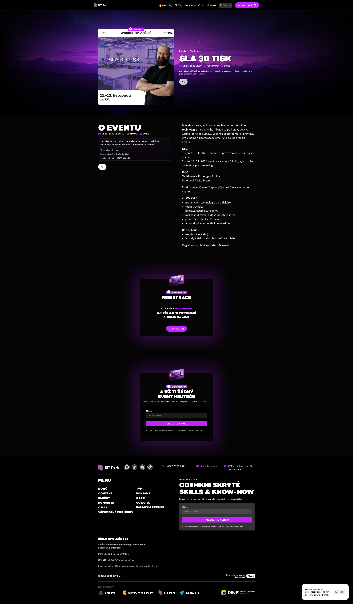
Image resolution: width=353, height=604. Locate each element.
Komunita (190, 5)
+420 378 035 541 (176, 466)
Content (105, 493)
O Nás (102, 507)
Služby (178, 5)
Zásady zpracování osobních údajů (231, 526)
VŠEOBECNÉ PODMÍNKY (115, 512)
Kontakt (211, 5)
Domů (102, 488)
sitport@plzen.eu (208, 466)
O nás (201, 5)
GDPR (140, 498)
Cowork (143, 502)
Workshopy (195, 51)
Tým (139, 488)
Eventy (182, 51)
